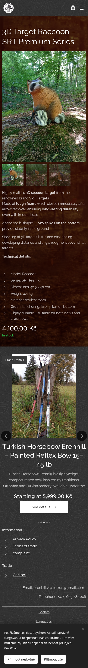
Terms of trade (25, 546)
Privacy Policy (24, 539)
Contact (19, 575)
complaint (21, 553)
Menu (81, 8)
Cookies (44, 612)
